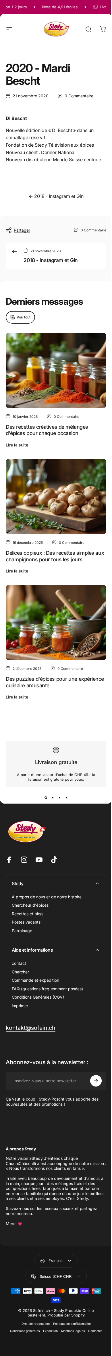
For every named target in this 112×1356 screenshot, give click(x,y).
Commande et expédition (35, 980)
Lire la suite (17, 444)
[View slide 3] (59, 797)
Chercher (20, 971)
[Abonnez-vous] (96, 1081)
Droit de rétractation (36, 1324)
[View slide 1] (45, 797)
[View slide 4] (66, 797)
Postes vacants (26, 922)
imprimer (20, 1005)
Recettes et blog (27, 913)
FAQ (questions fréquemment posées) (47, 988)
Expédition (50, 1331)
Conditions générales (25, 1331)
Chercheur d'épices (30, 905)
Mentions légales (73, 1331)
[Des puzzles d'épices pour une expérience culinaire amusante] (56, 622)
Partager (22, 230)
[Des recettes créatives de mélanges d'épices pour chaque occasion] (56, 370)
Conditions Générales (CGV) (38, 997)
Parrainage (22, 930)
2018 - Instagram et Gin (51, 260)
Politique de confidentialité (72, 1324)
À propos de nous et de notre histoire (47, 896)
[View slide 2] (52, 797)
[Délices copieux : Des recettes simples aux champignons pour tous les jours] (56, 496)
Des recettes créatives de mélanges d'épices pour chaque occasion (47, 430)
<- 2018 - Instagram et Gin (56, 196)
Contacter (95, 1331)
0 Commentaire (79, 95)
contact (19, 963)
